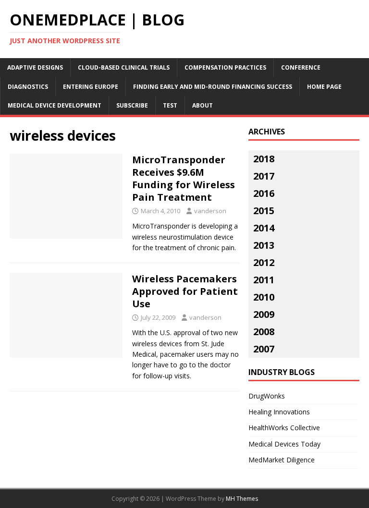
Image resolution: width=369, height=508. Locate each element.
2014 (263, 227)
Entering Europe (90, 87)
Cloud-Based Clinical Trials (124, 67)
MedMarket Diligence (281, 459)
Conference (300, 67)
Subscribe (132, 105)
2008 (263, 331)
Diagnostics (28, 87)
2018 (263, 158)
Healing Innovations (279, 411)
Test (170, 105)
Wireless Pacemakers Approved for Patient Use (185, 291)
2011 (263, 279)
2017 (263, 175)
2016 (263, 193)
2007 (263, 348)
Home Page (324, 87)
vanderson (210, 210)
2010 (263, 296)
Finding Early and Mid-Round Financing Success (212, 87)
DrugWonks (266, 395)
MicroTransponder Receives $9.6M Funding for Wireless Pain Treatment (183, 178)
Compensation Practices (225, 67)
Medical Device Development (54, 105)
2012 (263, 262)
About (202, 105)
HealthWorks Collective (284, 427)
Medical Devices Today (284, 443)
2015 (263, 210)
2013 (263, 245)
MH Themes (242, 499)
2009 (263, 314)
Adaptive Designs (35, 67)
